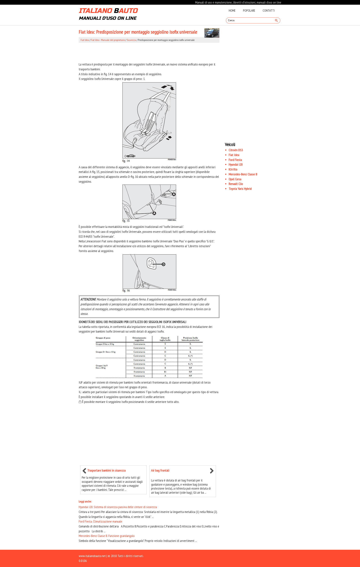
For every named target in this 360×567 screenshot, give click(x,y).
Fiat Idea (85, 40)
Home (232, 10)
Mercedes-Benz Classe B (243, 174)
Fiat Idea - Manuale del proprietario (108, 40)
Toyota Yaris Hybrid (240, 188)
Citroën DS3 (236, 150)
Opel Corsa (235, 179)
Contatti (269, 10)
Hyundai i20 (236, 164)
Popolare (249, 10)
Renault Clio (236, 184)
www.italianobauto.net (92, 556)
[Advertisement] (149, 52)
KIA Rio (233, 169)
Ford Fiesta (235, 160)
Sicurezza (131, 40)
